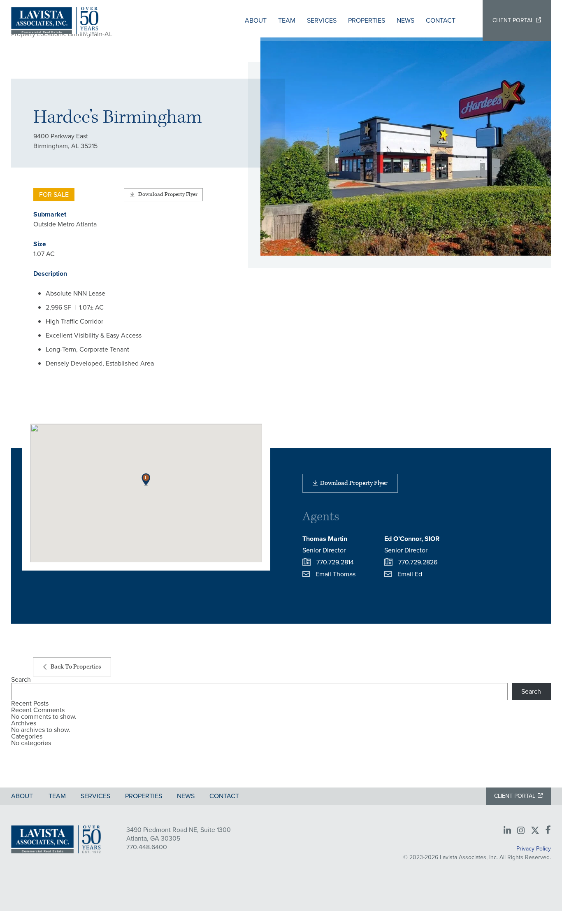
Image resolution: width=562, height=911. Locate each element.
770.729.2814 (335, 562)
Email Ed (409, 574)
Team (286, 20)
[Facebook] (548, 830)
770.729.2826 (417, 562)
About (256, 20)
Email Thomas (335, 574)
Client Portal (513, 20)
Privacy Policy (533, 848)
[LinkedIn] (507, 830)
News (405, 20)
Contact (440, 20)
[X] (535, 830)
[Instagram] (521, 830)
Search (21, 679)
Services (322, 20)
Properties (366, 20)
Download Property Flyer (167, 194)
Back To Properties (76, 667)
